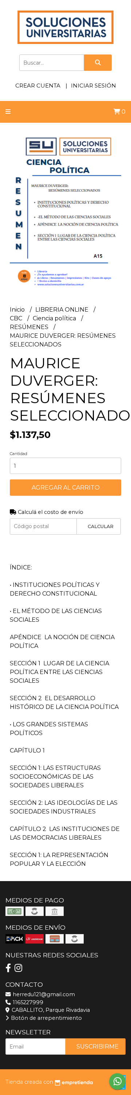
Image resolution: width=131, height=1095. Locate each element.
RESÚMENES (30, 327)
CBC (17, 318)
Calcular (101, 526)
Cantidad (18, 453)
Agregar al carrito (66, 487)
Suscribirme (97, 1046)
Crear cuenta (37, 85)
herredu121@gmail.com (43, 994)
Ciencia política (55, 318)
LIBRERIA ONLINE (62, 309)
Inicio (18, 309)
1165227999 (27, 1002)
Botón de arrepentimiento (45, 1018)
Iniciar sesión (93, 85)
